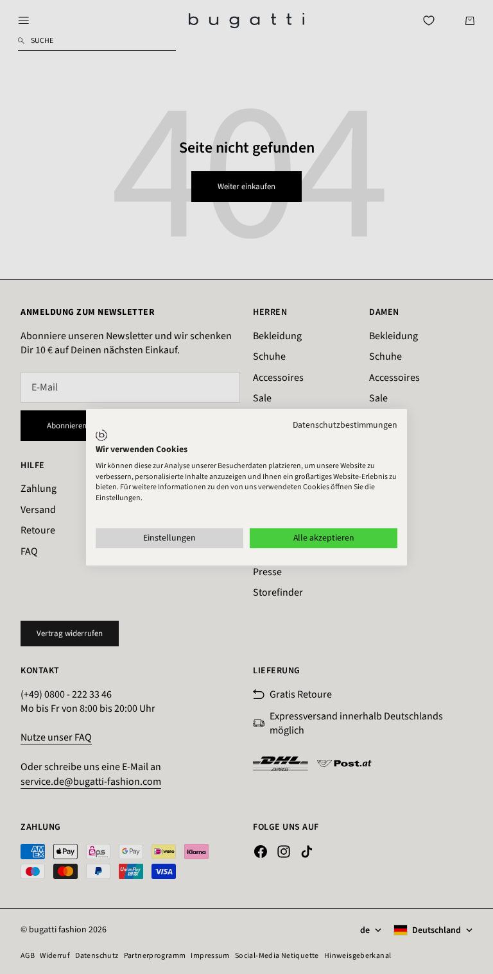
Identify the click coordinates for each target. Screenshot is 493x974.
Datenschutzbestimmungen (345, 424)
